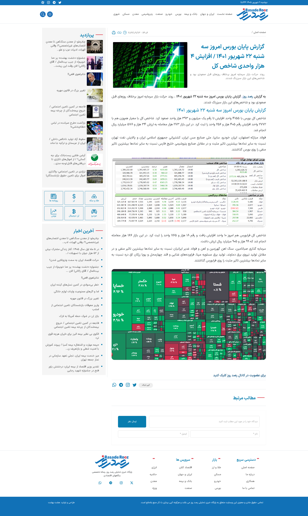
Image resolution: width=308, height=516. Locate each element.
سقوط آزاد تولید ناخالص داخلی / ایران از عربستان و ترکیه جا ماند (67, 141)
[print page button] (114, 33)
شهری (116, 14)
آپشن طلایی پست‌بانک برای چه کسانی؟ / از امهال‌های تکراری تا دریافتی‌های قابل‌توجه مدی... (68, 160)
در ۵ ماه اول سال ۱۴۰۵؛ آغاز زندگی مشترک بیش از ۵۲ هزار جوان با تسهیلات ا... (72, 251)
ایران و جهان (207, 14)
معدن (135, 14)
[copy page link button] (119, 33)
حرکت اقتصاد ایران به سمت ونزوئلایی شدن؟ (74, 260)
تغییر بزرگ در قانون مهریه (71, 91)
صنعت (159, 14)
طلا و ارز (216, 468)
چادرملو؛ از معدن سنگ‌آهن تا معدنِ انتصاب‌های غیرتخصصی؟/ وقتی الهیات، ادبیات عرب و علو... (65, 46)
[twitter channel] (131, 483)
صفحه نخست (224, 14)
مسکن (125, 14)
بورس (178, 14)
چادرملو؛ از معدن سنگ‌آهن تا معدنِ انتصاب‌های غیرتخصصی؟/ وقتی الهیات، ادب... (72, 240)
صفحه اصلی (259, 32)
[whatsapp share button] (114, 385)
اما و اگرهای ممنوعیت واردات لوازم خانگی (76, 292)
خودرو (169, 14)
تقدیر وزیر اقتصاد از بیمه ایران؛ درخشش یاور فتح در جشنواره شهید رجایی (73, 369)
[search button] (43, 14)
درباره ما (250, 474)
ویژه (154, 488)
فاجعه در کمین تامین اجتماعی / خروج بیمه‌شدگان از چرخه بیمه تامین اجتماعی (67, 111)
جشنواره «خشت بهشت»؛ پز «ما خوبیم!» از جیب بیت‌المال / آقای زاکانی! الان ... (73, 269)
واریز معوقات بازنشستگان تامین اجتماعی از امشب (75, 307)
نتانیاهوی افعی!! (76, 74)
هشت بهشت (54, 502)
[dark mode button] (50, 14)
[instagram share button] (48, 2)
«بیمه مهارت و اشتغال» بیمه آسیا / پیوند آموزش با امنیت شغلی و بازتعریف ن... (72, 347)
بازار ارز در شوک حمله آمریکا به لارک (79, 316)
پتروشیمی (147, 14)
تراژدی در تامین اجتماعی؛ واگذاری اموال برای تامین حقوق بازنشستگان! (65, 174)
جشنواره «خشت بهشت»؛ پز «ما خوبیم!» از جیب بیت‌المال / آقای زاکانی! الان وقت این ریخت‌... (67, 62)
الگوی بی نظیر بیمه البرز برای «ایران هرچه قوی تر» (73, 336)
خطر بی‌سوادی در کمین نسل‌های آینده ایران (74, 285)
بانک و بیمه (190, 14)
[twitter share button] (60, 2)
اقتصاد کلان (185, 468)
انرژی (154, 468)
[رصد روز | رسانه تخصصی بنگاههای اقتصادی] (252, 14)
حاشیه (153, 474)
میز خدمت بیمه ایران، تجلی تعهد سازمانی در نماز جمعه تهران (74, 358)
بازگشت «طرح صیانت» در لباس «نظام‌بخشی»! (68, 125)
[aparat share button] (43, 2)
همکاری (250, 481)
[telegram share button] (54, 2)
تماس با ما (248, 488)
